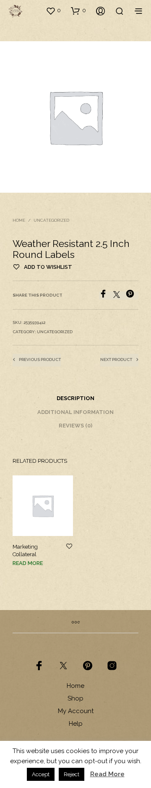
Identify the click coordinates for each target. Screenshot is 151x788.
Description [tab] (75, 398)
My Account (76, 711)
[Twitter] (119, 296)
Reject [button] (71, 774)
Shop (75, 698)
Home (19, 220)
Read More (107, 774)
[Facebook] (106, 296)
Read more (28, 563)
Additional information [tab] (75, 412)
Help (76, 723)
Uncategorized (51, 220)
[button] (53, 10)
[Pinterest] (132, 296)
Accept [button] (40, 774)
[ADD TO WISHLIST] (69, 546)
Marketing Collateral (25, 550)
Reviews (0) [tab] (75, 425)
